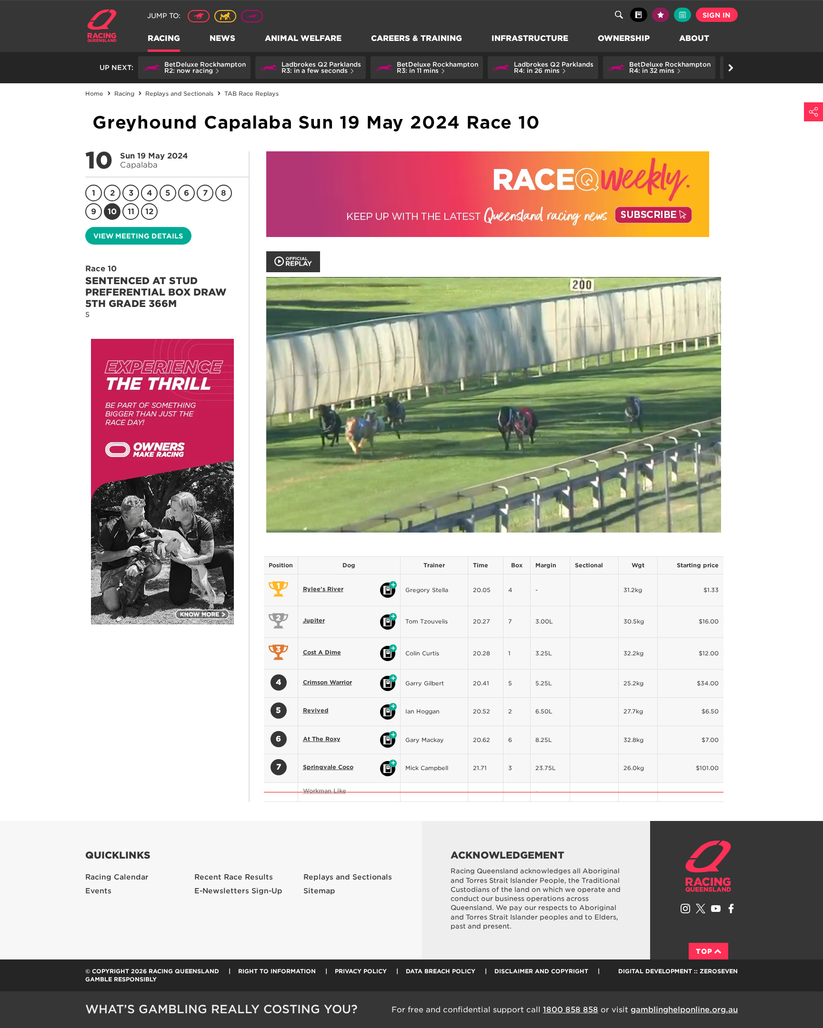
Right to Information (277, 971)
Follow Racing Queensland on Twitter (700, 908)
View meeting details (138, 236)
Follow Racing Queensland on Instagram (685, 908)
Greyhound (252, 16)
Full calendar (682, 15)
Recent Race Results (233, 877)
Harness (225, 16)
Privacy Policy (361, 971)
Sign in (717, 15)
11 (131, 211)
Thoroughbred (199, 16)
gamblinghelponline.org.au (684, 1009)
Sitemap (319, 891)
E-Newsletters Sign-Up (238, 891)
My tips (660, 15)
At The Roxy (322, 738)
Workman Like (324, 790)
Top (704, 951)
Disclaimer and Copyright (541, 971)
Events (98, 891)
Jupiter (314, 620)
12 (149, 211)
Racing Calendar (117, 877)
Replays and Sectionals (347, 877)
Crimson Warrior (327, 682)
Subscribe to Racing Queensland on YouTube (716, 908)
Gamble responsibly (121, 979)
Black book (638, 15)
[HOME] (105, 27)
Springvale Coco (328, 767)
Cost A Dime (322, 652)
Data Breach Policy (440, 971)
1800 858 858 (570, 1009)
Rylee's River (323, 589)
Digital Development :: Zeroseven (678, 971)
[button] (194, 67)
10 (112, 211)
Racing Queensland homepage (708, 866)
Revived (316, 710)
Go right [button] (730, 67)
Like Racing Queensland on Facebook (731, 908)
